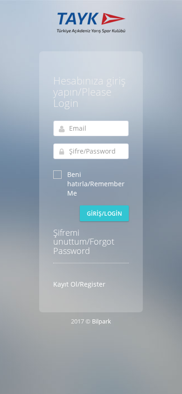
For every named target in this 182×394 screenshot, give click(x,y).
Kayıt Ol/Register (79, 284)
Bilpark (101, 321)
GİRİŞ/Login (104, 214)
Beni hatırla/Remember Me (96, 183)
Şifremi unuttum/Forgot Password (83, 242)
